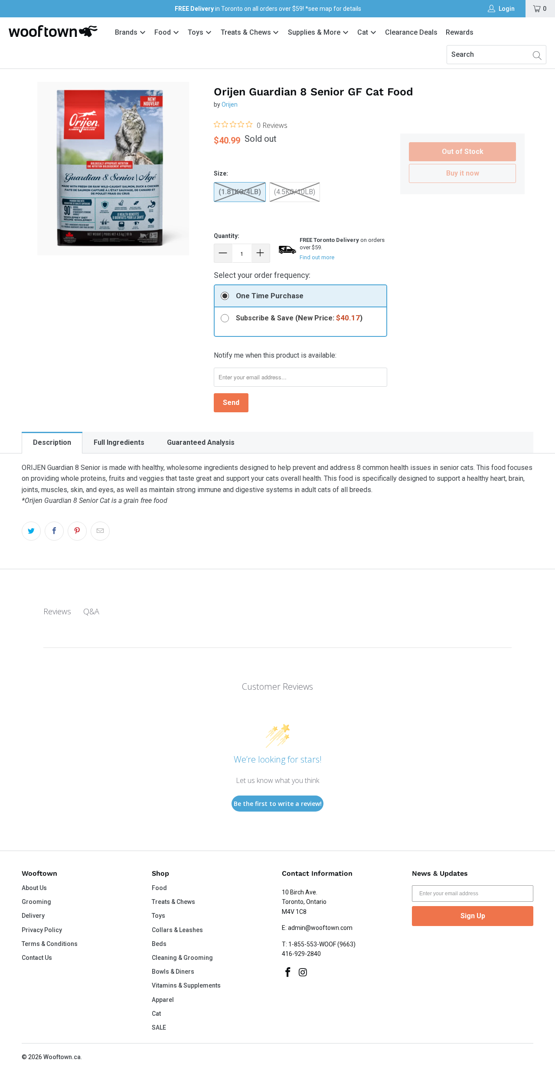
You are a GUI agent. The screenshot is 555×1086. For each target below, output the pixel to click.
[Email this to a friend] (100, 531)
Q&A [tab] (91, 611)
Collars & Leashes (177, 929)
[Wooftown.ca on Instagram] (303, 972)
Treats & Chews (247, 32)
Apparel (163, 999)
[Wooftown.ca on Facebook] (288, 972)
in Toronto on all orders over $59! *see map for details (268, 8)
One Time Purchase (270, 295)
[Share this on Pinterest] (77, 531)
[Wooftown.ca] (53, 31)
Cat (363, 32)
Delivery (33, 915)
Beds (159, 943)
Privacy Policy (42, 929)
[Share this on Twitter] (31, 531)
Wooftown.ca (62, 1056)
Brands (126, 32)
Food (163, 32)
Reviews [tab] (57, 611)
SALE (159, 1027)
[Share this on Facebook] (54, 531)
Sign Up (472, 916)
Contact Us (37, 957)
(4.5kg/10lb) (294, 192)
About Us (34, 887)
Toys (196, 32)
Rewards (459, 32)
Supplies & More (315, 32)
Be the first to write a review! (278, 803)
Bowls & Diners (173, 971)
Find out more (317, 257)
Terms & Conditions (50, 943)
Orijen (230, 104)
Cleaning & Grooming (182, 957)
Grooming (36, 901)
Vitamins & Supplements (186, 985)
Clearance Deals (411, 32)
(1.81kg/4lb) (240, 192)
